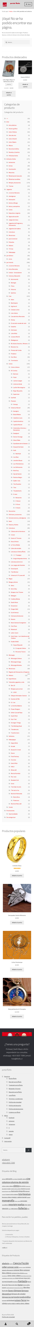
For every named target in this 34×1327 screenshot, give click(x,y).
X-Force (18, 504)
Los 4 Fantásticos (18, 464)
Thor (14, 487)
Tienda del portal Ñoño (16, 1085)
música (15, 1201)
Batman (15, 374)
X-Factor (18, 501)
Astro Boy (14, 589)
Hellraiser (14, 330)
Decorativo (12, 511)
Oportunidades (13, 814)
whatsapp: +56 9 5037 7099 (14, 1055)
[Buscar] (28, 1150)
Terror (24, 1300)
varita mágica (11, 1303)
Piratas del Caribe (16, 350)
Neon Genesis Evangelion (18, 623)
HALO (12, 766)
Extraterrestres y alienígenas (17, 518)
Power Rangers (15, 709)
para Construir (13, 239)
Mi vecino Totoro (21, 652)
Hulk (14, 450)
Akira (12, 585)
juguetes (3, 1194)
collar (4, 1267)
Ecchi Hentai (14, 612)
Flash (14, 377)
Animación (12, 199)
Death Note (14, 602)
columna (6, 1182)
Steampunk (14, 569)
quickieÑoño (5, 1205)
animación (8, 1179)
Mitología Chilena (16, 658)
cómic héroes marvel (25, 1275)
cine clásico (14, 313)
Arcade (13, 746)
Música (11, 145)
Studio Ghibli (15, 641)
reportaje (12, 1204)
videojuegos (14, 1208)
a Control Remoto (14, 193)
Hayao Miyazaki (17, 645)
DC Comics (14, 370)
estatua (15, 1282)
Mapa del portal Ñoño (15, 1092)
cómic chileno (9, 1186)
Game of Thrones (16, 538)
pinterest (11, 1121)
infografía (21, 1191)
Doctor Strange (17, 437)
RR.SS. (6, 1116)
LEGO (15, 692)
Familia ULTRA (15, 699)
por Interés (9, 262)
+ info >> (4, 1247)
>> (7, 118)
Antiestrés (12, 162)
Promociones (10, 810)
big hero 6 (14, 306)
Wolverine (19, 497)
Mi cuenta (5, 1324)
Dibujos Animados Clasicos (19, 695)
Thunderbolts (17, 491)
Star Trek (13, 719)
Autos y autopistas (14, 206)
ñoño (28, 1208)
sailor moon (14, 633)
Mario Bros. (16, 797)
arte (13, 1179)
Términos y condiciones (16, 1099)
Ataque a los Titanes (17, 592)
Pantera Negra (17, 477)
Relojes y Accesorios (15, 183)
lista (20, 1194)
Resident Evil (15, 780)
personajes (23, 1201)
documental (4, 1188)
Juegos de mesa (13, 220)
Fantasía (22, 1281)
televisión (5, 1209)
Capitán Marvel (17, 424)
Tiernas (11, 186)
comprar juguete (22, 1267)
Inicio (10, 11)
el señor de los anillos (16, 1188)
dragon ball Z (27, 1278)
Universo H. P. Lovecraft (18, 575)
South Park (14, 716)
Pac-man (13, 777)
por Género (9, 255)
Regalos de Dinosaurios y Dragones (19, 672)
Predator (13, 354)
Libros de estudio (16, 548)
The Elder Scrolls (16, 787)
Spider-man (16, 481)
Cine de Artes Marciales (18, 316)
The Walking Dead (16, 726)
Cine (10, 296)
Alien (12, 299)
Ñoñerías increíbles (14, 179)
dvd (3, 1282)
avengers (11, 1263)
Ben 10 (13, 685)
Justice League (17, 381)
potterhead (10, 1300)
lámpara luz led (8, 1297)
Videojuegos (12, 739)
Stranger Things (16, 723)
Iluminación (12, 169)
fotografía (27, 1188)
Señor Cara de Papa (16, 712)
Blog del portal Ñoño (15, 1082)
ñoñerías (22, 1208)
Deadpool (16, 433)
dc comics (22, 1186)
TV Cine (11, 249)
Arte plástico (12, 125)
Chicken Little (15, 310)
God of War (14, 763)
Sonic (12, 783)
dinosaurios (28, 1186)
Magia (10, 579)
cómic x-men (12, 1278)
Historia (13, 289)
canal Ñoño (12, 1095)
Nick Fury (16, 470)
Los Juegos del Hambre (18, 565)
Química (13, 293)
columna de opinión (19, 1182)
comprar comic (13, 1267)
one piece (4, 1300)
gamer (9, 1191)
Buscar (17, 1324)
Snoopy (15, 404)
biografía (20, 1179)
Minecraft (14, 770)
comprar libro (18, 1270)
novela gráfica (25, 1297)
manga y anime (17, 1197)
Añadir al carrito (9, 94)
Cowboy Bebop (15, 599)
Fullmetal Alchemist (17, 616)
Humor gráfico (13, 128)
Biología (13, 283)
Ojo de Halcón (17, 474)
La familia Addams (16, 706)
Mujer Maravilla (17, 391)
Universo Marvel (15, 408)
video (10, 1208)
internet (27, 1191)
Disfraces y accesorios (15, 514)
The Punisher (17, 484)
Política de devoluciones (16, 1109)
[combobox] (17, 42)
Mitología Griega (16, 662)
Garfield (13, 397)
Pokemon (16, 800)
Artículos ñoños (11, 159)
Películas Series (13, 156)
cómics (16, 1185)
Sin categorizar (11, 817)
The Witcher (14, 572)
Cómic (10, 210)
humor (20, 1285)
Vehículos (11, 736)
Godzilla (13, 326)
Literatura (12, 232)
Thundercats (15, 729)
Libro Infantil (13, 139)
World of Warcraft (16, 804)
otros (10, 259)
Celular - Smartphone (15, 272)
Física (12, 286)
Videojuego (12, 252)
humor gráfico (26, 1285)
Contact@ (7, 1138)
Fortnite (13, 760)
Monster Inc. (14, 347)
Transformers (15, 733)
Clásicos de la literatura (18, 531)
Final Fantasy (15, 756)
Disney (13, 320)
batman (16, 1179)
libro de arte (12, 135)
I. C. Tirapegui (17, 555)
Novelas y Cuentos (14, 152)
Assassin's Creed (16, 750)
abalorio (5, 1263)
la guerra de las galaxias (12, 1194)
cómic (9, 1276)
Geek (10, 521)
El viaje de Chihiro (21, 648)
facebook (11, 1118)
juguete (4, 1287)
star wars (28, 1205)
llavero (11, 1290)
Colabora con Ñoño (14, 1112)
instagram (12, 1124)
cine (28, 1178)
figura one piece (13, 1285)
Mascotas (11, 172)
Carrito (26, 1322)
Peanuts (13, 401)
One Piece (14, 626)
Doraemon (14, 606)
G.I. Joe (13, 702)
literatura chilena (6, 1197)
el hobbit (9, 1188)
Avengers (16, 411)
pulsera (17, 1300)
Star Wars (14, 357)
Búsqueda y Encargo (14, 1089)
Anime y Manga (13, 203)
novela (19, 1201)
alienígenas (12, 196)
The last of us (15, 790)
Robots (11, 245)
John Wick (14, 333)
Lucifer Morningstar (19, 387)
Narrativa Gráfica (14, 149)
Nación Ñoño (12, 1078)
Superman (16, 394)
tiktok (10, 1134)
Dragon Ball (14, 609)
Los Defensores (17, 467)
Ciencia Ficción (21, 1263)
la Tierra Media (15, 545)
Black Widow (17, 414)
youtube (11, 1131)
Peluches (11, 242)
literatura (26, 1194)
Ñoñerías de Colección (15, 176)
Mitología (12, 655)
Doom (13, 753)
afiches (3, 1179)
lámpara (17, 1290)
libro (25, 1287)
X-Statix (18, 508)
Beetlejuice (14, 303)
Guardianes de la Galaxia (20, 443)
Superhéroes (12, 679)
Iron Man (16, 457)
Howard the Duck (18, 447)
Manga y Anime (13, 582)
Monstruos (12, 235)
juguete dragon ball (10, 1287)
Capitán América (18, 421)
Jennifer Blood (17, 460)
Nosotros (7, 1076)
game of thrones (5, 1191)
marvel (24, 1197)
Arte (7, 122)
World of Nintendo (16, 793)
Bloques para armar (17, 689)
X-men (15, 494)
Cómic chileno (15, 367)
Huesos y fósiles (13, 525)
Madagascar (14, 340)
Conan (13, 535)
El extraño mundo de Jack (18, 323)
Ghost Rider (16, 440)
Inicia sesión (8, 1141)
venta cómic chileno (22, 1303)
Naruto (13, 619)
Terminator (14, 360)
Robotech (14, 629)
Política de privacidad (15, 1102)
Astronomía (14, 279)
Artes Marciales (13, 269)
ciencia (24, 1179)
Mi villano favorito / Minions (19, 343)
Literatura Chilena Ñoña (18, 552)
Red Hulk (18, 454)
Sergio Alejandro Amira (20, 558)
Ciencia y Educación (14, 276)
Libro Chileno (13, 132)
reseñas (20, 1204)
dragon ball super (19, 1278)
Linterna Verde (17, 384)
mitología (28, 1197)
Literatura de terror (17, 562)
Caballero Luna (17, 418)
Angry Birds (14, 743)
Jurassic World (15, 337)
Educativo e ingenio (14, 213)
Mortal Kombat (15, 773)
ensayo (23, 1189)
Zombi (11, 807)
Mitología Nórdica (16, 665)
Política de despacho (15, 1105)
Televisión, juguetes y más (16, 682)
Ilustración (14, 1191)
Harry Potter (15, 541)
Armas (11, 166)
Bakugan (13, 596)
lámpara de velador (18, 1294)
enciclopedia (9, 1282)
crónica (4, 1186)
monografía (8, 1200)
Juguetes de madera (15, 228)
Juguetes (9, 189)
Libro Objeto (12, 142)
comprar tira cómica (18, 1273)
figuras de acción (14, 216)
